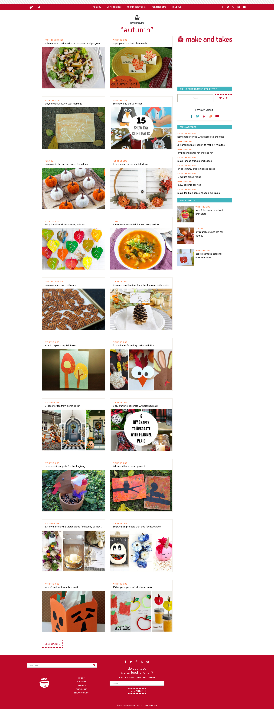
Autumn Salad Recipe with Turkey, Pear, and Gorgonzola (73, 43)
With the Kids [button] (114, 7)
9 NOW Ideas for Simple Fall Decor (130, 164)
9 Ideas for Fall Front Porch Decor (62, 406)
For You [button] (97, 7)
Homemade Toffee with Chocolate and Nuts (200, 137)
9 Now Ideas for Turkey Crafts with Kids (134, 345)
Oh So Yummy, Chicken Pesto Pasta (196, 169)
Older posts (52, 643)
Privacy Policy (81, 693)
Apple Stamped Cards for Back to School (209, 255)
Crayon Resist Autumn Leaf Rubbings (63, 103)
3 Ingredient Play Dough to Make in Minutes (201, 145)
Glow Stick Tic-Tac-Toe (189, 185)
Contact (81, 685)
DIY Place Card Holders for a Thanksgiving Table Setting (141, 285)
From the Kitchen (54, 40)
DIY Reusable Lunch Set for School (209, 233)
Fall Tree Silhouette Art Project (129, 466)
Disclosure (81, 689)
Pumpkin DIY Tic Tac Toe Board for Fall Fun (66, 164)
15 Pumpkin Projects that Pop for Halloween (137, 526)
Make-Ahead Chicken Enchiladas (194, 161)
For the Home (120, 161)
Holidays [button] (176, 7)
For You (49, 161)
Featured (117, 221)
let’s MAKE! (137, 690)
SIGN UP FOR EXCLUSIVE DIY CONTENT (137, 677)
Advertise (81, 682)
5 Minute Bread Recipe (189, 177)
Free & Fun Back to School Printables (209, 212)
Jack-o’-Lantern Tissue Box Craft (61, 587)
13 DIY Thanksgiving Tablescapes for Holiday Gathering (73, 526)
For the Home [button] (159, 7)
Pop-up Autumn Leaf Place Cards (130, 43)
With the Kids (120, 40)
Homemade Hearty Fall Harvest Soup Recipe (136, 224)
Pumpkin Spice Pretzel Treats (60, 285)
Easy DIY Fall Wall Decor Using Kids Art (65, 224)
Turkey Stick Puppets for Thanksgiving (65, 466)
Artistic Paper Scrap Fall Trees (60, 345)
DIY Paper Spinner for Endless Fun (195, 153)
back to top (151, 705)
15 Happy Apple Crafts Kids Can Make (133, 587)
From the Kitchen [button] (136, 7)
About (81, 678)
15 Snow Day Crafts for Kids (128, 103)
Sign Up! (223, 98)
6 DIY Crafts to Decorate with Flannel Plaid (135, 406)
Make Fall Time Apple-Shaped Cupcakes (198, 193)
